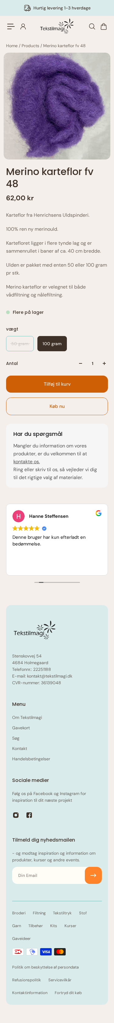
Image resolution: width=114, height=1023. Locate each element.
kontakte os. (26, 461)
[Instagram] (15, 815)
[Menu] (11, 26)
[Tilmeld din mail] (93, 875)
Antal (12, 363)
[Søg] (92, 26)
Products (31, 45)
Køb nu (57, 406)
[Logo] (57, 26)
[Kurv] (103, 26)
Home (12, 45)
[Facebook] (29, 815)
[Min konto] (23, 26)
